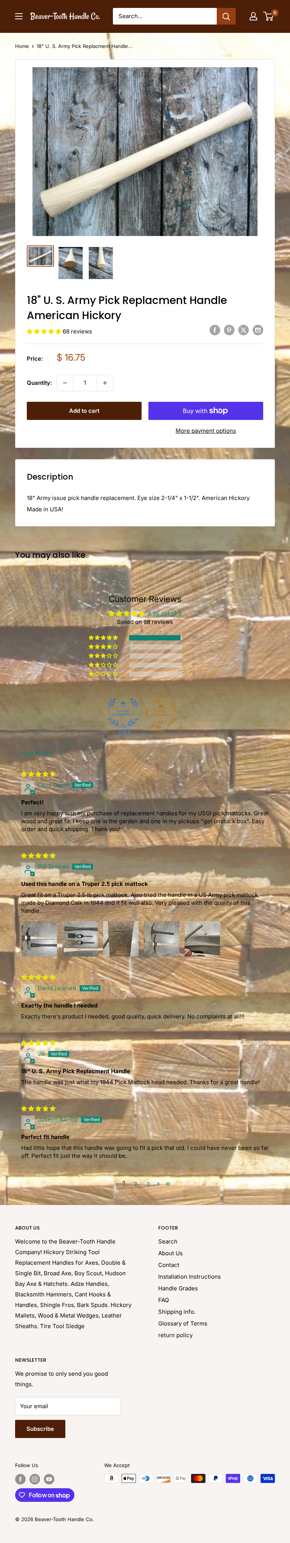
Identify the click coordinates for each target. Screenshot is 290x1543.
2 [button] (135, 1184)
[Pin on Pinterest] (229, 329)
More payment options (206, 430)
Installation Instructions (189, 1276)
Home (22, 46)
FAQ (163, 1300)
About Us (170, 1253)
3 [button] (148, 1184)
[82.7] (161, 713)
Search (167, 1241)
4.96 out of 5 (165, 613)
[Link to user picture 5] (202, 939)
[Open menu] (19, 16)
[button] (45, 331)
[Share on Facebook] (215, 329)
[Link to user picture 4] (161, 939)
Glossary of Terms (182, 1323)
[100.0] (123, 713)
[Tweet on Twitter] (243, 329)
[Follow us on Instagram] (34, 1479)
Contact (168, 1264)
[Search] (226, 16)
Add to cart (84, 410)
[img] (38, 774)
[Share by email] (258, 329)
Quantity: (39, 382)
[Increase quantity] (105, 383)
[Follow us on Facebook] (20, 1479)
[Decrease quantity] (65, 383)
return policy (175, 1335)
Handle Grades (178, 1288)
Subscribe (40, 1428)
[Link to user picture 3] (121, 939)
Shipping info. (177, 1311)
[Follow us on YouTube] (49, 1479)
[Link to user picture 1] (39, 939)
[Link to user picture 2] (80, 939)
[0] (268, 16)
